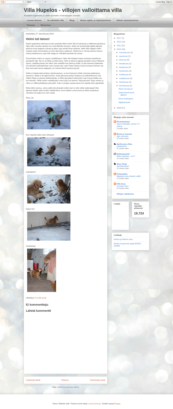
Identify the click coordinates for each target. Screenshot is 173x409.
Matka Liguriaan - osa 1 (126, 156)
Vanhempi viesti (97, 380)
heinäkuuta (124, 63)
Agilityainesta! (124, 102)
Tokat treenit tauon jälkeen (126, 93)
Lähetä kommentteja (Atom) (68, 387)
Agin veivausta (122, 136)
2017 (119, 38)
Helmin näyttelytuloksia (127, 20)
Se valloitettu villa (55, 20)
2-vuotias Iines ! (123, 186)
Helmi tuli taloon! (126, 89)
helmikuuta (124, 82)
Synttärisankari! (123, 166)
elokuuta (123, 60)
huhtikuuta (124, 74)
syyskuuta (123, 56)
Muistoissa (46, 25)
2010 (119, 49)
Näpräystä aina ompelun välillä (129, 176)
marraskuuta (124, 52)
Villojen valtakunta (125, 194)
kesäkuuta (123, 67)
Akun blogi (122, 164)
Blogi (72, 20)
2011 (119, 45)
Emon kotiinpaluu (126, 99)
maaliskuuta (124, 78)
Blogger (117, 404)
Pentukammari (123, 122)
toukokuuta (124, 71)
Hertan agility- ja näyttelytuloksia (95, 20)
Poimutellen (122, 174)
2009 (119, 108)
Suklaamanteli (123, 154)
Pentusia (31, 25)
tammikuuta (124, 86)
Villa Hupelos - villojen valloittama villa (73, 10)
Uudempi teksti (33, 380)
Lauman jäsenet (34, 20)
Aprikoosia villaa (124, 144)
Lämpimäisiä (122, 146)
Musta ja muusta (124, 134)
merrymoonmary (94, 404)
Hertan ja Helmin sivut (123, 239)
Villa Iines (121, 184)
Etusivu (65, 380)
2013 (119, 42)
